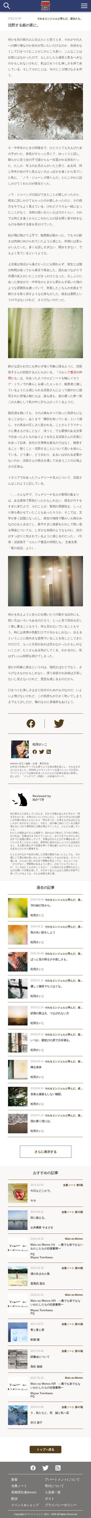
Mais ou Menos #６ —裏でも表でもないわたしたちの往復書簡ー (56, 1246)
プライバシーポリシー (61, 1505)
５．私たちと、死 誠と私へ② (51, 1412)
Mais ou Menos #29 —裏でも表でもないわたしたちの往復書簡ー (55, 1385)
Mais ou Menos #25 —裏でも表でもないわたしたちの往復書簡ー (55, 1302)
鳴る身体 (35, 1067)
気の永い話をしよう (42, 932)
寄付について (54, 1486)
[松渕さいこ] (20, 749)
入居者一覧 (53, 1492)
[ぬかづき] (20, 799)
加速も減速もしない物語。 (46, 1094)
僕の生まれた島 (40, 1273)
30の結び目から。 (41, 905)
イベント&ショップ (25, 1505)
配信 (14, 1498)
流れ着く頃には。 (41, 1121)
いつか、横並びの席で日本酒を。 (51, 1040)
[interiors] (49, 752)
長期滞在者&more (23, 1492)
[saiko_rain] (41, 752)
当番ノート (19, 1486)
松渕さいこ (40, 744)
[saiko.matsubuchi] (35, 752)
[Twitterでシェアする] (59, 723)
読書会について (40, 1356)
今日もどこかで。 (41, 1190)
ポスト (49, 1498)
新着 (14, 1479)
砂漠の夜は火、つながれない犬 (49, 1013)
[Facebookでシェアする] (31, 723)
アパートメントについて (62, 1479)
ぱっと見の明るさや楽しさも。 (49, 959)
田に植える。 (38, 1217)
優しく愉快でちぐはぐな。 (46, 986)
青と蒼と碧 (37, 1329)
